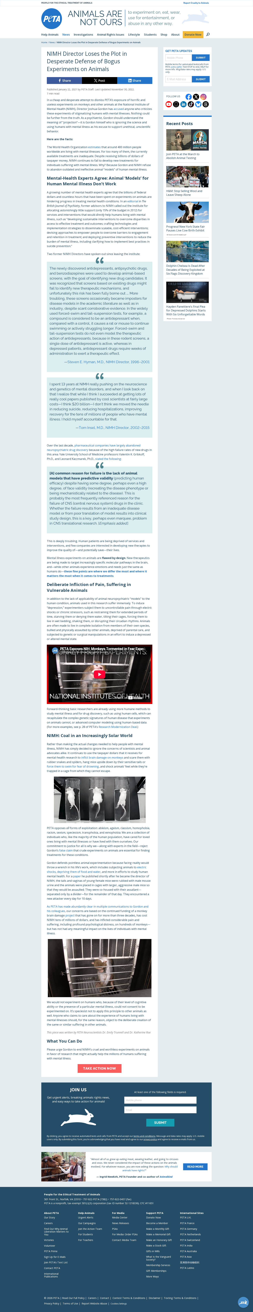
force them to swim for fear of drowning (73, 766)
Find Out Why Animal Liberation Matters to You (56, 1231)
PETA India (186, 1245)
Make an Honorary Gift (159, 1240)
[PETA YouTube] (169, 104)
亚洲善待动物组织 (189, 1262)
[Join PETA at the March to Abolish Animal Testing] (187, 145)
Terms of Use (70, 1303)
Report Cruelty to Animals (196, 3)
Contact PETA (52, 1268)
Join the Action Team (90, 1228)
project (70, 915)
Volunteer (49, 1245)
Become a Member (157, 1223)
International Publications (51, 1275)
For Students (85, 1234)
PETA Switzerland (190, 1240)
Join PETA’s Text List (56, 1262)
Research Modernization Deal (118, 727)
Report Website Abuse (94, 1303)
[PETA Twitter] (196, 97)
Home (44, 42)
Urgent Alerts (85, 1217)
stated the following (108, 459)
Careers (48, 1223)
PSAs (115, 1228)
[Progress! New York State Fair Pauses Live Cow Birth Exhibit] (187, 219)
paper (77, 876)
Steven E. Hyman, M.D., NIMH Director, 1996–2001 (108, 362)
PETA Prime (50, 1251)
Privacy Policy (51, 1303)
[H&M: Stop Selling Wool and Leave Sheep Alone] (187, 182)
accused (119, 109)
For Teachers (85, 1240)
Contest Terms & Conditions (129, 1298)
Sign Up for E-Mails (55, 1256)
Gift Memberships (156, 1270)
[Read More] (126, 1166)
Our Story (49, 1217)
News (52, 42)
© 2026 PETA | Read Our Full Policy (64, 1298)
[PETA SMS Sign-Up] (176, 104)
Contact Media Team (124, 1240)
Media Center (119, 1217)
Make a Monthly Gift (157, 1228)
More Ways (152, 1276)
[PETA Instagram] (203, 97)
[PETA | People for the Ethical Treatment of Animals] (51, 18)
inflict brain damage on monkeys (102, 757)
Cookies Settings (119, 1304)
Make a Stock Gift (156, 1245)
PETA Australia (188, 1251)
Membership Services (158, 1265)
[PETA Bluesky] (198, 104)
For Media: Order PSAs (125, 1234)
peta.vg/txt (176, 66)
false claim (66, 850)
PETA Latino (187, 1268)
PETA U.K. (185, 1217)
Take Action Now (99, 1068)
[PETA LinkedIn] (183, 104)
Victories (49, 1240)
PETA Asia (186, 1256)
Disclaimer (154, 1298)
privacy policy (150, 1139)
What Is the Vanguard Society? (158, 1258)
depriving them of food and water (79, 872)
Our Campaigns (87, 1223)
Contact (104, 1298)
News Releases (120, 1223)
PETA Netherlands (190, 1234)
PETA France (187, 1223)
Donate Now (153, 1217)
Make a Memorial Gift (158, 1234)
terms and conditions (144, 1136)
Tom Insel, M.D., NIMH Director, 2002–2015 (114, 427)
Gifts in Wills (153, 1251)
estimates (94, 147)
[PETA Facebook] (189, 97)
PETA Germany (188, 1228)
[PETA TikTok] (191, 104)
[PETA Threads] (206, 104)
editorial (132, 201)
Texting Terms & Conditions (180, 1298)
